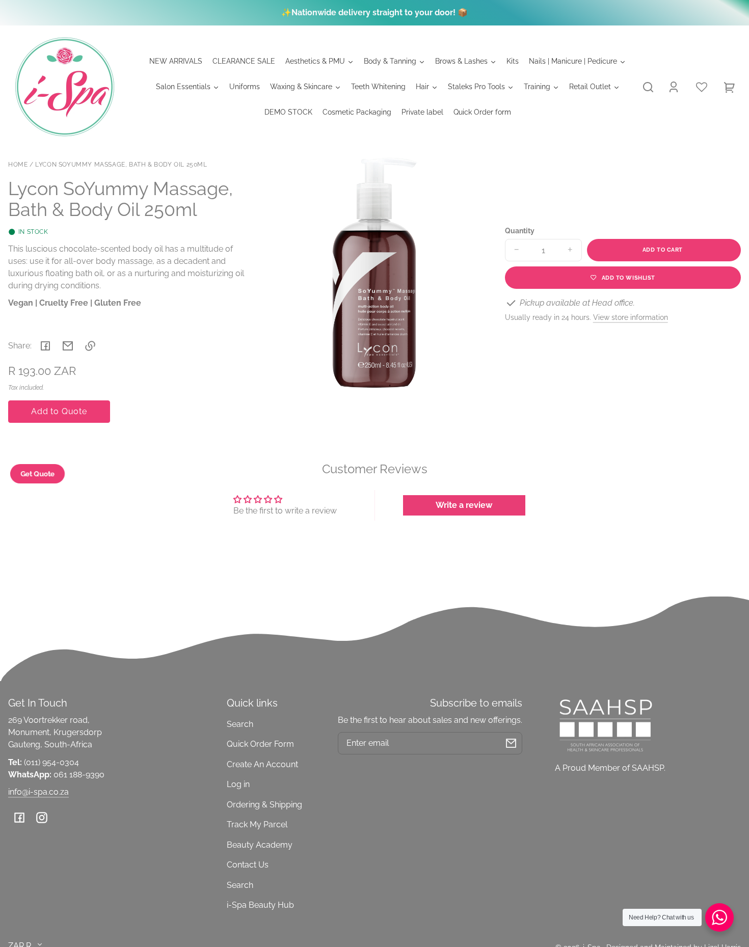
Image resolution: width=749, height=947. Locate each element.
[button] (648, 87)
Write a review (464, 505)
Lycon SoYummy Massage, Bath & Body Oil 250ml (121, 164)
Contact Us (248, 865)
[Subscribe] (511, 743)
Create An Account (262, 764)
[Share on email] (68, 346)
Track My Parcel (257, 824)
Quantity (519, 231)
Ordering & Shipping (264, 804)
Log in (238, 784)
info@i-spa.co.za (38, 792)
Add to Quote (59, 411)
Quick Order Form (260, 744)
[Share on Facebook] (45, 346)
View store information (630, 317)
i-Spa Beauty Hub (260, 905)
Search (240, 724)
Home (18, 164)
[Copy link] (90, 346)
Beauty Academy (259, 845)
